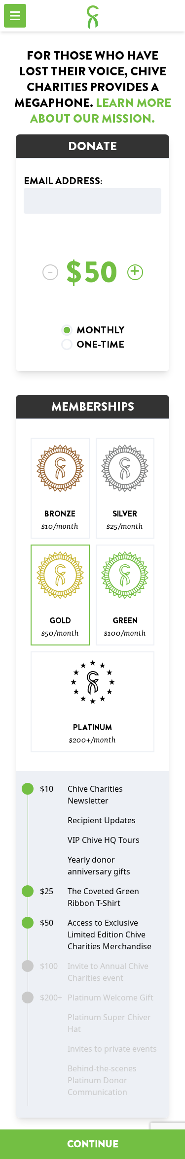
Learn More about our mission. (100, 111)
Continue (92, 1144)
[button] (60, 488)
